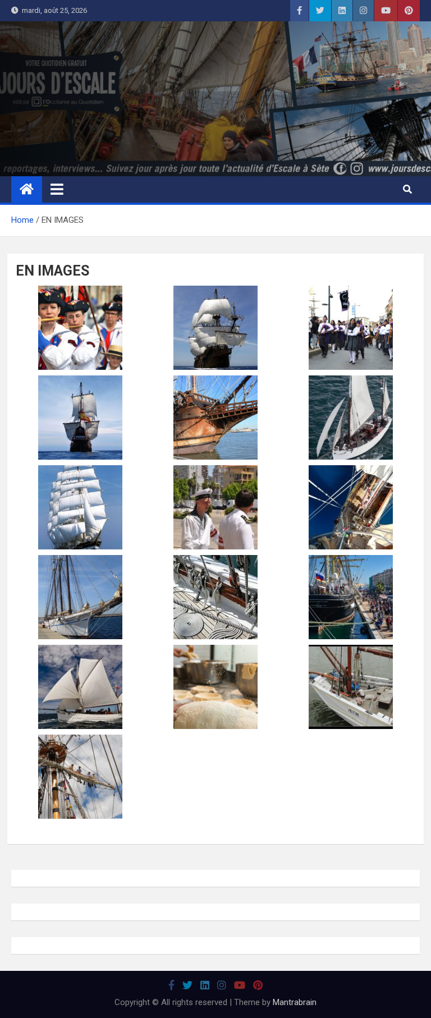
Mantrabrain (295, 1002)
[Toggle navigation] (57, 189)
